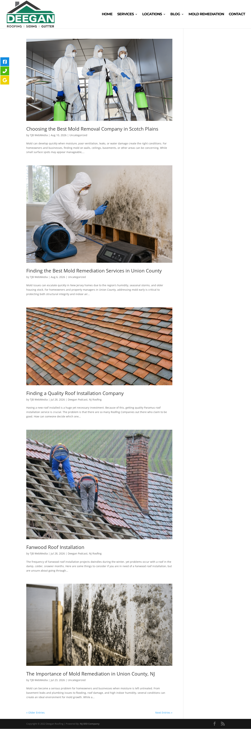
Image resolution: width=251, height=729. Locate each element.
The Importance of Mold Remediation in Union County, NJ (90, 673)
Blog (175, 14)
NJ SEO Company (89, 723)
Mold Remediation (206, 14)
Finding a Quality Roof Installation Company (75, 393)
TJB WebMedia (39, 135)
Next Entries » (163, 712)
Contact (237, 14)
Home (107, 14)
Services (125, 14)
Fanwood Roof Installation (55, 547)
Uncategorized (78, 135)
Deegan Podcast (77, 399)
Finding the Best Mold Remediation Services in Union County (94, 270)
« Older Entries (35, 712)
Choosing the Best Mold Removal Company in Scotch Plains (92, 128)
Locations (152, 14)
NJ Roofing (95, 399)
